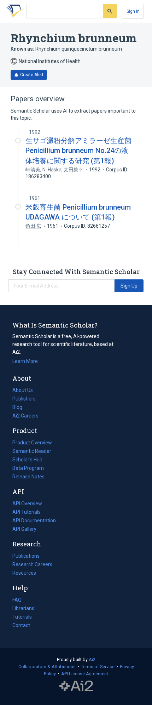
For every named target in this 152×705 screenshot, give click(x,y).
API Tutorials (26, 512)
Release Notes (28, 476)
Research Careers (32, 565)
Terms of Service (98, 666)
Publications (26, 556)
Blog (20, 407)
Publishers (24, 399)
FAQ (17, 600)
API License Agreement (84, 673)
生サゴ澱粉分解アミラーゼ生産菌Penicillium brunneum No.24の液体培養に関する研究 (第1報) (78, 150)
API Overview (27, 503)
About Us (22, 390)
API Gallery (24, 529)
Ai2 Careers (25, 416)
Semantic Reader (31, 451)
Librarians (23, 608)
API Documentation (34, 521)
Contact (21, 625)
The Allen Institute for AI (76, 686)
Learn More (25, 361)
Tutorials (22, 617)
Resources (24, 573)
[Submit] (110, 11)
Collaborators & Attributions (47, 666)
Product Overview (32, 442)
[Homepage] (14, 11)
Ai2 (92, 659)
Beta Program (28, 468)
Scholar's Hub (27, 459)
